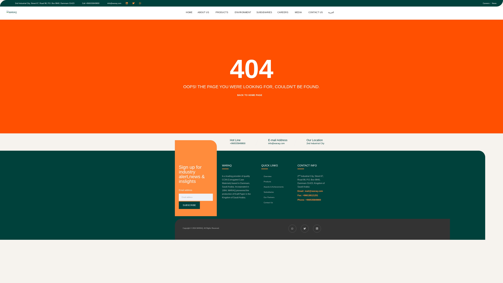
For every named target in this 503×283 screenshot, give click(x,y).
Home (189, 12)
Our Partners (269, 197)
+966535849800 (237, 143)
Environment (243, 12)
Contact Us (315, 12)
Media (298, 12)
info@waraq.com (114, 3)
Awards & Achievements (274, 187)
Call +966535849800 (90, 3)
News (494, 3)
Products (222, 12)
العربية (331, 12)
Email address (185, 190)
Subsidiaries (264, 12)
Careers (486, 3)
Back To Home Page (249, 95)
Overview (267, 176)
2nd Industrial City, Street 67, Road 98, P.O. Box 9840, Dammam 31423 (44, 3)
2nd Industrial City (315, 143)
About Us (203, 12)
